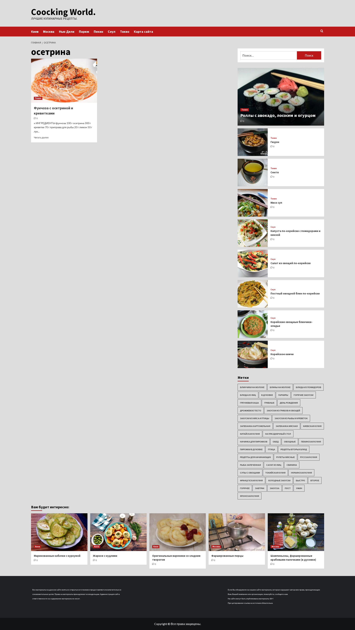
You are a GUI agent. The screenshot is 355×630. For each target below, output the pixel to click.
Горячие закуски (303, 395)
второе (314, 480)
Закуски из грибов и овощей (283, 410)
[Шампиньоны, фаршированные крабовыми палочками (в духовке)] (296, 532)
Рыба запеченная (250, 465)
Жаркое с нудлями (105, 555)
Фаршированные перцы (227, 555)
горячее (245, 488)
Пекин (98, 31)
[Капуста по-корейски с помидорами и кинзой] (253, 233)
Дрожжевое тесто (250, 410)
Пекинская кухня (311, 441)
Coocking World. (63, 11)
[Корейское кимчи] (253, 354)
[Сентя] (253, 172)
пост (288, 488)
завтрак (259, 488)
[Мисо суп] (253, 203)
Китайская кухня (250, 434)
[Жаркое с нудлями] (118, 532)
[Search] (322, 31)
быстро (300, 480)
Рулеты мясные (285, 457)
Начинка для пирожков (253, 441)
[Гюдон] (253, 142)
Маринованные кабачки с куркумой (57, 555)
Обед (276, 441)
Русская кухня (308, 457)
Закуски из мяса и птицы (254, 418)
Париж (84, 31)
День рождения (289, 403)
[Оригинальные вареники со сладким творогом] (177, 532)
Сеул (111, 31)
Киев (34, 31)
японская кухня (249, 496)
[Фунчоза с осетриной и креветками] (64, 81)
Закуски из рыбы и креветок (291, 418)
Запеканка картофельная (255, 426)
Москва (48, 31)
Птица (271, 449)
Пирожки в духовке (251, 449)
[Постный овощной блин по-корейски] (253, 294)
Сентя (275, 172)
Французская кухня (251, 480)
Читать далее (41, 137)
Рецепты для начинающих (255, 457)
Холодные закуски (279, 480)
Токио (124, 31)
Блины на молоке (280, 387)
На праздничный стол (278, 434)
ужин (299, 488)
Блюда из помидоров (308, 387)
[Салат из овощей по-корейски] (253, 263)
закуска (274, 488)
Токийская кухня (275, 472)
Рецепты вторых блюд (293, 449)
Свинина (292, 465)
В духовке (267, 395)
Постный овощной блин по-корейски (295, 293)
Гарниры (283, 395)
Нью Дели (66, 31)
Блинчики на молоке (252, 387)
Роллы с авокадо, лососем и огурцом (278, 115)
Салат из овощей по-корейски (291, 263)
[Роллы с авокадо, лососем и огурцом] (281, 97)
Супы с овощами (250, 472)
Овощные (290, 441)
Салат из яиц (273, 465)
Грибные (269, 403)
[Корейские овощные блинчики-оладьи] (253, 324)
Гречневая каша (249, 403)
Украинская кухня (301, 472)
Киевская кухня (312, 426)
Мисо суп (276, 202)
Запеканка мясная (287, 426)
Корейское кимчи (282, 354)
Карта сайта (143, 31)
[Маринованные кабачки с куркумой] (59, 532)
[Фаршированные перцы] (237, 532)
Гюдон (275, 142)
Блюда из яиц (248, 395)
